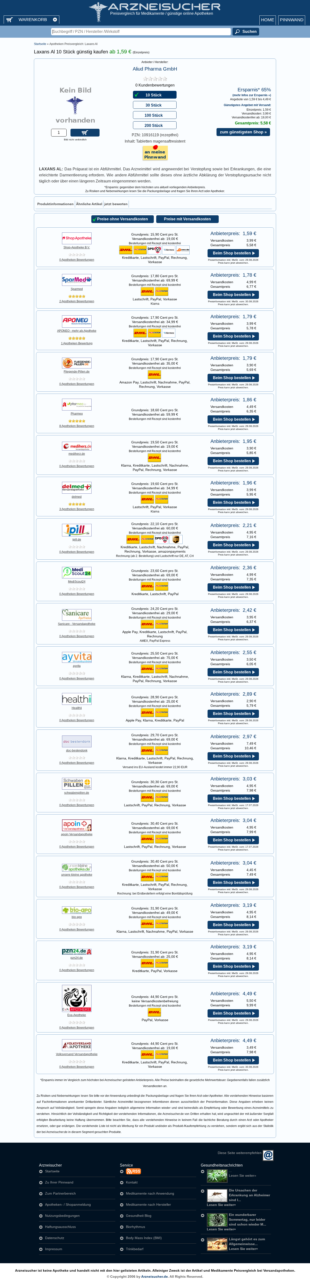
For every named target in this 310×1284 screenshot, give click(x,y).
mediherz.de (77, 453)
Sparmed (77, 289)
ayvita (77, 666)
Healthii (77, 708)
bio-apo (77, 917)
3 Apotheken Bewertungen (76, 509)
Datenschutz (54, 1238)
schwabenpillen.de (76, 792)
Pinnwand (291, 19)
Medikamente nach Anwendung (150, 1193)
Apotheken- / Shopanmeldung (68, 1204)
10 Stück (154, 95)
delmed (77, 496)
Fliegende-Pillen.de (77, 371)
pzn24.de (76, 957)
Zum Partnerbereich (60, 1193)
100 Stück (154, 115)
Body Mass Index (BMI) (144, 1238)
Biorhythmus (135, 1227)
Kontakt (132, 1182)
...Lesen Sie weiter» (242, 1173)
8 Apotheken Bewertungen (76, 426)
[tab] (55, 204)
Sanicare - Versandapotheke (76, 624)
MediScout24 (76, 581)
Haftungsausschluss (60, 1227)
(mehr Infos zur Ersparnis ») (251, 95)
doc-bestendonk (76, 750)
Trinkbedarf (134, 1249)
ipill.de (76, 539)
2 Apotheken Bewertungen (76, 301)
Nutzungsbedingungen (62, 1216)
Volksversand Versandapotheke (77, 1054)
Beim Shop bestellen (232, 253)
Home (267, 19)
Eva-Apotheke (76, 1015)
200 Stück (154, 125)
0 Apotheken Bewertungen (76, 259)
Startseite (40, 44)
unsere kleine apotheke (76, 874)
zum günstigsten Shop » (243, 132)
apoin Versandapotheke (77, 834)
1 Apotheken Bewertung (77, 343)
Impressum (53, 1249)
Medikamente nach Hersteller (148, 1204)
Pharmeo (77, 413)
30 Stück (154, 105)
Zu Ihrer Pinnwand (59, 1182)
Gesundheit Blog (138, 1216)
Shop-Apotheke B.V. (76, 247)
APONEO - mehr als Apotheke (76, 330)
